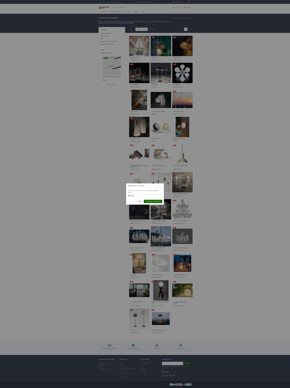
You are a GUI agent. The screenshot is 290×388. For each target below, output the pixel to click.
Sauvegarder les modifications (153, 201)
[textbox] (145, 196)
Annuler (139, 201)
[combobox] (145, 196)
